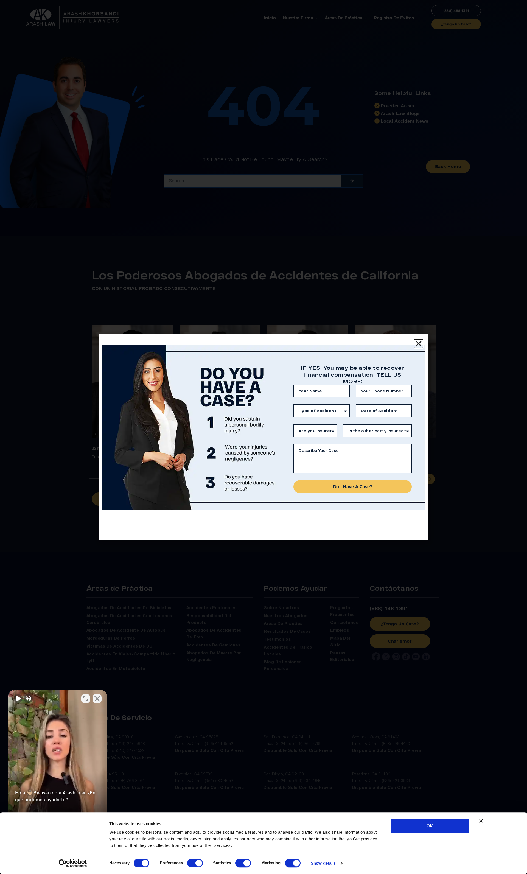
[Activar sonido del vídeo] (18, 698)
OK (430, 825)
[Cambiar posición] (85, 698)
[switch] (195, 863)
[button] (418, 344)
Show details (323, 863)
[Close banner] (481, 821)
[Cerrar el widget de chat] (97, 698)
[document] (263, 437)
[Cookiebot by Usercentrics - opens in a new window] (73, 863)
